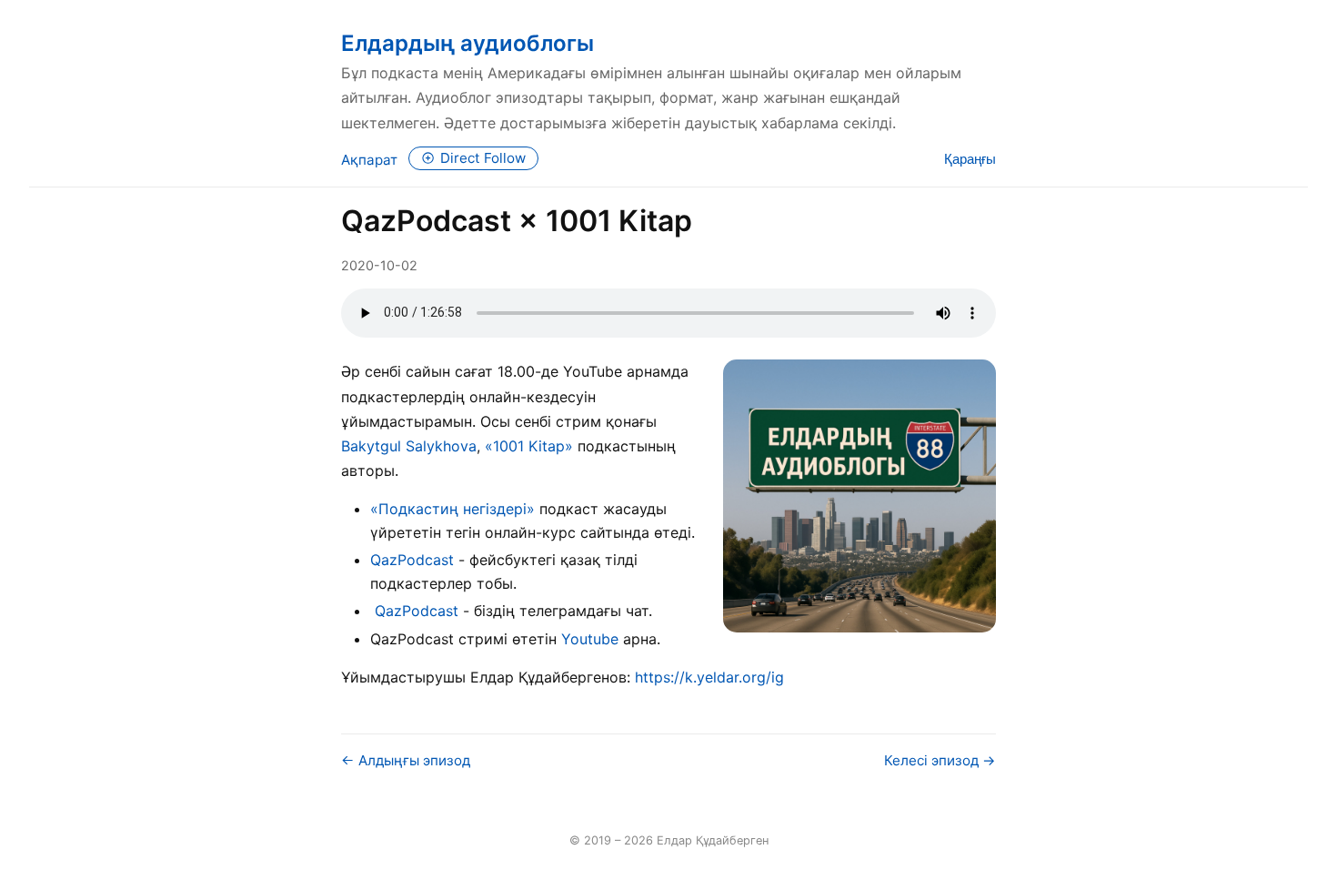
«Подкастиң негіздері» (452, 509)
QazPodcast (412, 560)
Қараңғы (970, 159)
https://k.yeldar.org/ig (709, 677)
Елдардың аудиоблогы (467, 43)
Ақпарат (369, 159)
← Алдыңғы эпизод (405, 760)
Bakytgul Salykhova (409, 446)
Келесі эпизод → (940, 760)
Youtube (589, 639)
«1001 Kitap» (529, 446)
